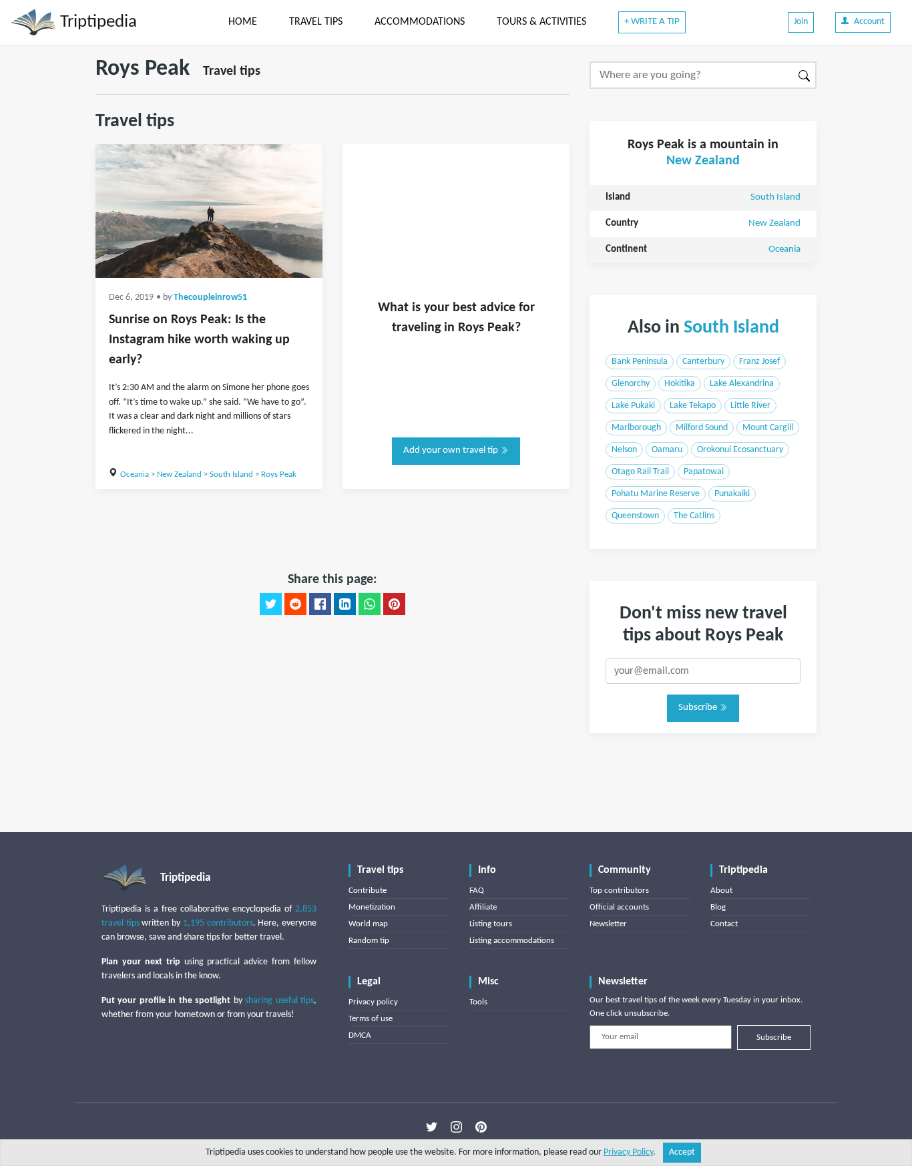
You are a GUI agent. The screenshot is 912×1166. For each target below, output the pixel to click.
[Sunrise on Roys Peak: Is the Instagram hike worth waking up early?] (208, 211)
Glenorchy (631, 383)
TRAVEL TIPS (316, 22)
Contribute (368, 890)
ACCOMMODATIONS (420, 22)
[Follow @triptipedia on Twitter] (431, 1126)
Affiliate (483, 907)
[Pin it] (394, 604)
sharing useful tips (279, 1001)
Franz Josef (759, 361)
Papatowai (704, 471)
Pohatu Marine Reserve (656, 494)
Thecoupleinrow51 (210, 297)
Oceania (134, 474)
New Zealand (179, 474)
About (721, 890)
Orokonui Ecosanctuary (740, 449)
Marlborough (636, 427)
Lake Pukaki (633, 405)
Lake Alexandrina (742, 383)
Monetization (372, 907)
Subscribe (698, 708)
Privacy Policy (628, 1152)
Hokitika (679, 383)
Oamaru (667, 449)
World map (368, 924)
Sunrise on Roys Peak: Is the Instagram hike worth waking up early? (199, 340)
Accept (682, 1152)
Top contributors (619, 890)
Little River (750, 405)
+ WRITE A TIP (652, 22)
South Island (231, 474)
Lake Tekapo (693, 405)
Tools (478, 1002)
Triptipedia (96, 22)
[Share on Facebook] (320, 604)
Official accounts (619, 907)
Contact (724, 924)
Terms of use (371, 1018)
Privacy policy (373, 1002)
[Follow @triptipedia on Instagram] (456, 1126)
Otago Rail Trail (640, 471)
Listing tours (490, 924)
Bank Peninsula (640, 361)
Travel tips (231, 71)
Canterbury (703, 361)
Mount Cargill (767, 427)
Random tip (369, 940)
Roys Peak (278, 474)
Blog (718, 907)
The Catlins (694, 516)
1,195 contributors (218, 923)
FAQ (476, 890)
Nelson (624, 449)
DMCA (360, 1035)
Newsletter (608, 924)
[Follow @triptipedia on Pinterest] (481, 1126)
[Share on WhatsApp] (370, 604)
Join (801, 21)
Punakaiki (732, 494)
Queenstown (635, 516)
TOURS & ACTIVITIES (541, 22)
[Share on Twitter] (271, 604)
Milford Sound (702, 427)
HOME (242, 22)
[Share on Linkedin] (345, 604)
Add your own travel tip (451, 450)
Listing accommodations (511, 940)
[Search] (805, 75)
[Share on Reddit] (295, 604)
